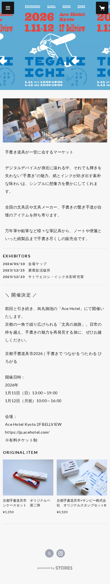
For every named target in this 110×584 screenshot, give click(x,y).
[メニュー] (8, 8)
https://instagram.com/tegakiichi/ (60, 553)
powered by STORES (55, 569)
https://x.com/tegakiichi (49, 553)
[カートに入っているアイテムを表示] (102, 8)
